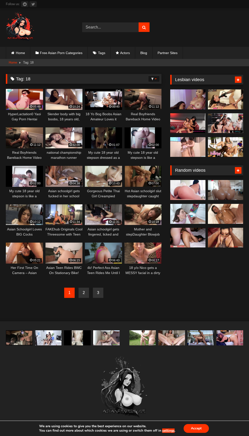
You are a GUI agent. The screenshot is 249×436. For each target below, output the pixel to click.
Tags (101, 53)
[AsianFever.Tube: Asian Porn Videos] (38, 27)
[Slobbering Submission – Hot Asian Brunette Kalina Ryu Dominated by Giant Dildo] (225, 99)
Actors (125, 53)
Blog (143, 53)
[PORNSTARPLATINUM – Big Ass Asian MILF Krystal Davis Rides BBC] (225, 238)
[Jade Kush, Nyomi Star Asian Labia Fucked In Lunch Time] (48, 337)
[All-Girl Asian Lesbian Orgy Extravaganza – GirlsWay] (225, 123)
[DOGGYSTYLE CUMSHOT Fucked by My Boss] (229, 337)
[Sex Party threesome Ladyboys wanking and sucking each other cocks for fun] (19, 337)
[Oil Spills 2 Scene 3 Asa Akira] (225, 214)
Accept (196, 428)
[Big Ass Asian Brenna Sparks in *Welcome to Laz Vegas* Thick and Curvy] (187, 190)
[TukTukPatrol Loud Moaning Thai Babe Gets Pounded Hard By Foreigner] (106, 337)
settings (168, 430)
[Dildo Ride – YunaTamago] (171, 337)
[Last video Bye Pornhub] (77, 337)
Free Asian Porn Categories (61, 53)
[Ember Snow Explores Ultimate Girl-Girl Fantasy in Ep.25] (187, 123)
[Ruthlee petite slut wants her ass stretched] (225, 190)
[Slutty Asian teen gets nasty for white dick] (187, 238)
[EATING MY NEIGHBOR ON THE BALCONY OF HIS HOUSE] (200, 337)
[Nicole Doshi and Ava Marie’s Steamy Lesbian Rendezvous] (187, 99)
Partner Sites (168, 53)
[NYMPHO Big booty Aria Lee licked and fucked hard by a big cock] (187, 214)
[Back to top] (234, 421)
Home (20, 53)
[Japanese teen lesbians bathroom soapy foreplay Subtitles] (187, 147)
